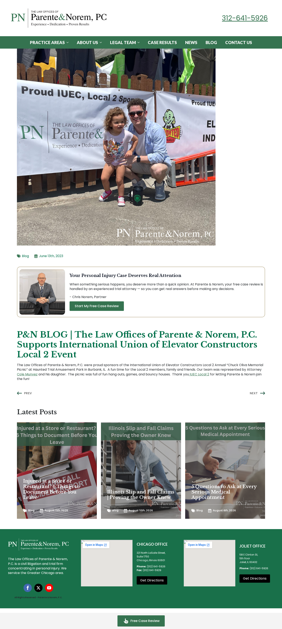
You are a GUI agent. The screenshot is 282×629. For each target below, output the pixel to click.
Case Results (162, 42)
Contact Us (238, 42)
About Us (87, 42)
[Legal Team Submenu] (140, 42)
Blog (211, 42)
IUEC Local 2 (199, 374)
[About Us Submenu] (102, 42)
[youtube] (49, 588)
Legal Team (123, 42)
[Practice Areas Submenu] (69, 42)
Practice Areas (47, 42)
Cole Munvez (27, 374)
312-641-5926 (245, 18)
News (191, 42)
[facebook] (28, 588)
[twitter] (38, 588)
